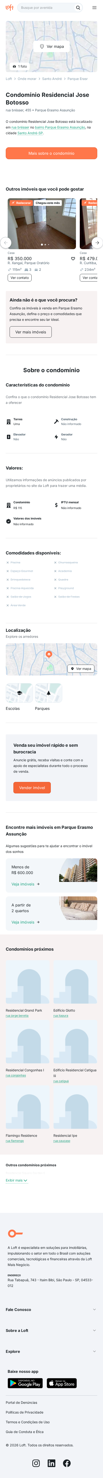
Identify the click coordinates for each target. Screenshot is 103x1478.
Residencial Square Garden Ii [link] (25, 1173)
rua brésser (20, 127)
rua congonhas (16, 1075)
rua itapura (60, 1015)
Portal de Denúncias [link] (21, 1402)
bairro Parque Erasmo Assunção (60, 127)
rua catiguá (61, 1081)
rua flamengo (15, 1140)
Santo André (52, 79)
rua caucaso (61, 1140)
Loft (9, 79)
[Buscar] (78, 7)
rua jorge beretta (17, 1015)
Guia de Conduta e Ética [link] (25, 1432)
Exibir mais (14, 1180)
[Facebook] (67, 1463)
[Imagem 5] (55, 244)
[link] (31, 332)
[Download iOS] (62, 1384)
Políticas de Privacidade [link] (24, 1412)
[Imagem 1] (42, 245)
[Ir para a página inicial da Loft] (11, 7)
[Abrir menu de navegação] (94, 7)
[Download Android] (25, 1384)
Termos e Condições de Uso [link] (28, 1422)
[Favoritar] (73, 258)
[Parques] (48, 693)
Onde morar (27, 79)
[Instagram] (36, 1463)
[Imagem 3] (48, 244)
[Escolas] (19, 693)
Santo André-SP (30, 133)
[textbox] (50, 7)
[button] (51, 659)
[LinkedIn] (51, 1463)
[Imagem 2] (45, 244)
